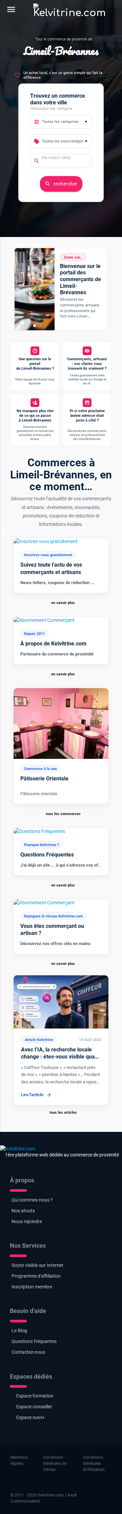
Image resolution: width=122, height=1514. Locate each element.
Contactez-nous (28, 1352)
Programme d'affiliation (36, 1276)
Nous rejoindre (27, 1221)
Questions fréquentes (34, 1341)
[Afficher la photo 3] (39, 325)
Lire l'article (32, 1094)
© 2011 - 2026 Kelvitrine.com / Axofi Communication (44, 1498)
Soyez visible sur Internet (37, 1265)
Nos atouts (23, 1210)
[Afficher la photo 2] (34, 325)
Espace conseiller (34, 1406)
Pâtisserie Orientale (44, 778)
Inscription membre (32, 1286)
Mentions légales (19, 1460)
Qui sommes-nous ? (32, 1200)
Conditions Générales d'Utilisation (94, 1463)
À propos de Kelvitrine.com (53, 643)
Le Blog (19, 1330)
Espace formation (35, 1396)
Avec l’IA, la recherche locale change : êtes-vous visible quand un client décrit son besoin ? (61, 1056)
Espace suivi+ (30, 1417)
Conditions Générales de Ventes (54, 1463)
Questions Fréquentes (47, 854)
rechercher (61, 184)
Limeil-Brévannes (61, 51)
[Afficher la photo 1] (29, 325)
